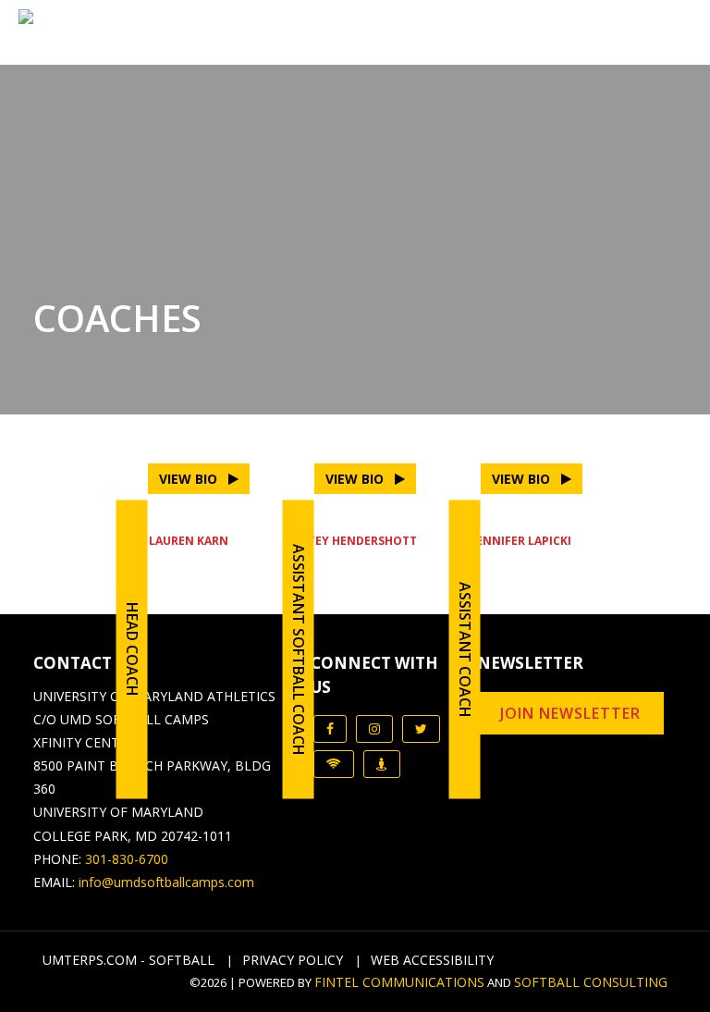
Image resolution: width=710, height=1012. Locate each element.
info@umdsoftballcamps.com (166, 882)
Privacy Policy (292, 960)
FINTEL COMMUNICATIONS (399, 982)
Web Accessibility (432, 960)
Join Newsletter (570, 713)
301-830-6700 (126, 859)
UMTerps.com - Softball (128, 960)
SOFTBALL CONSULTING (590, 982)
